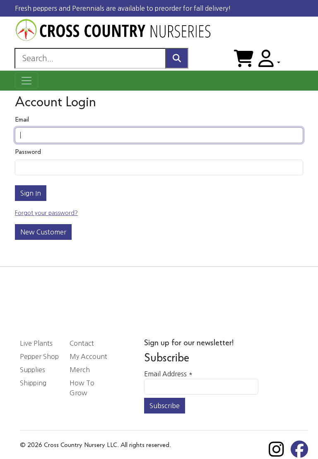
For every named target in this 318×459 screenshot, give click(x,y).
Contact (82, 343)
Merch (80, 369)
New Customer (43, 232)
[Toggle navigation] (26, 80)
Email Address (168, 374)
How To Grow (82, 388)
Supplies (32, 369)
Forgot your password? (46, 213)
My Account (88, 356)
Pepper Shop (39, 356)
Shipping (33, 383)
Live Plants (36, 343)
